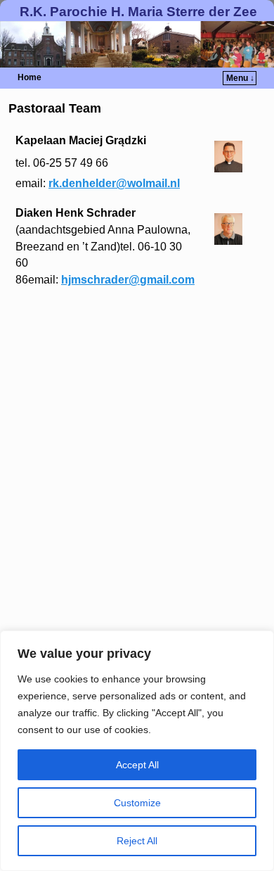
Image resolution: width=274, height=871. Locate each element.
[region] (137, 750)
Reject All (137, 840)
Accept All (137, 764)
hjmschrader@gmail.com (128, 280)
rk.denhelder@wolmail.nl (114, 183)
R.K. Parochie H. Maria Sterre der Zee (138, 11)
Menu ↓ (240, 78)
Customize (137, 802)
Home (29, 77)
